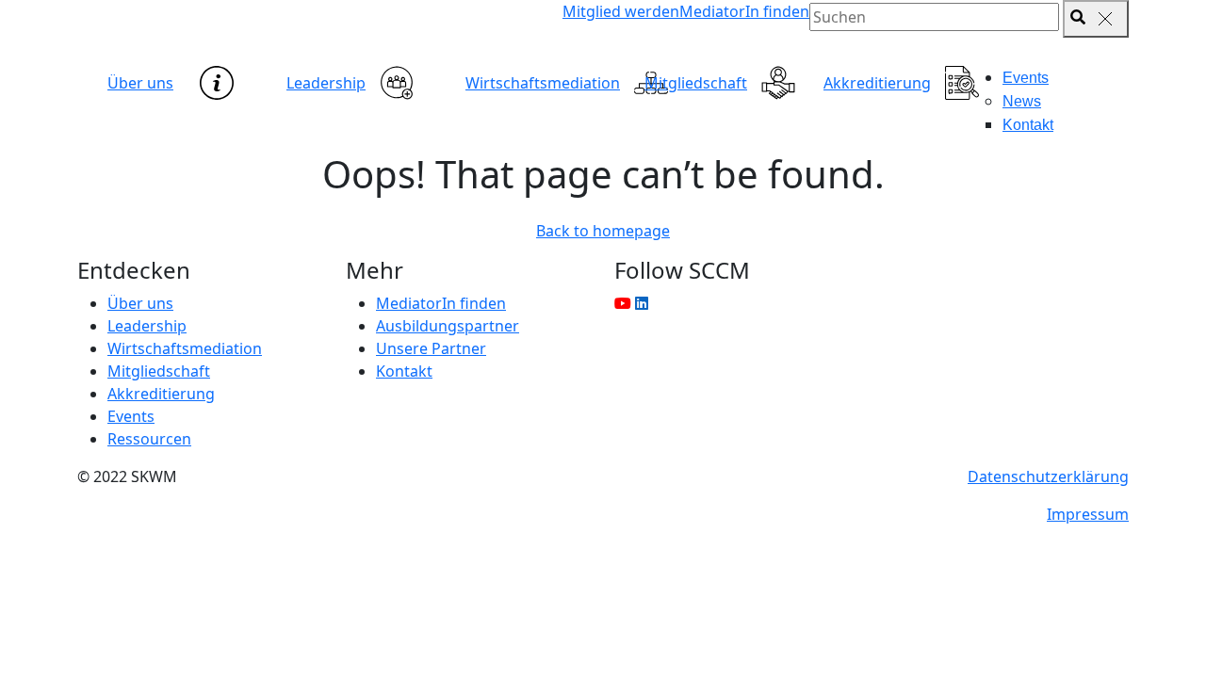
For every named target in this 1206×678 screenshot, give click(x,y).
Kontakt (1027, 125)
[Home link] (245, 33)
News (1021, 101)
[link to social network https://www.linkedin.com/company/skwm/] (641, 303)
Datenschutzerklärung (1048, 476)
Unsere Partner (431, 348)
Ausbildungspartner (447, 325)
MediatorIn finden (744, 11)
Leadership (326, 83)
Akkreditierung (877, 83)
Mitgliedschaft (695, 83)
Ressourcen (149, 438)
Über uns (140, 83)
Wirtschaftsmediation (542, 83)
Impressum (1088, 514)
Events (1025, 78)
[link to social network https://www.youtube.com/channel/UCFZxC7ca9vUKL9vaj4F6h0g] (622, 303)
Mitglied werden (620, 11)
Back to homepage (603, 230)
